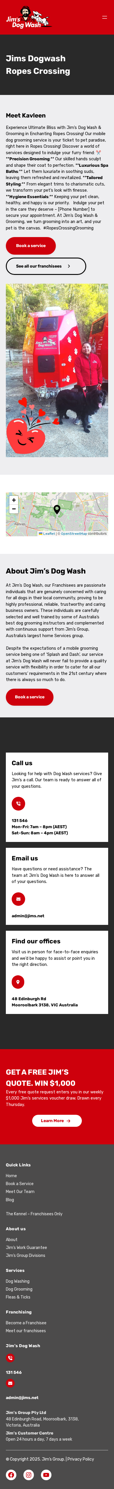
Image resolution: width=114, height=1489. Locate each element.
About (12, 1239)
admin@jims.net (22, 1397)
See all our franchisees (39, 266)
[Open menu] (104, 17)
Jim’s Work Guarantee (26, 1247)
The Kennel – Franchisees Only (34, 1213)
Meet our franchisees (26, 1330)
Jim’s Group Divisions (25, 1255)
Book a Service (20, 1183)
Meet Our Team (20, 1191)
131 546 (14, 1372)
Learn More (52, 1120)
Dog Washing (18, 1281)
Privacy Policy (81, 1459)
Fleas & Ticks (18, 1297)
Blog (10, 1199)
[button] (57, 509)
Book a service (31, 245)
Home (11, 1175)
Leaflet (48, 534)
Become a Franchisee (26, 1322)
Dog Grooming (19, 1289)
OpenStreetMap (74, 534)
